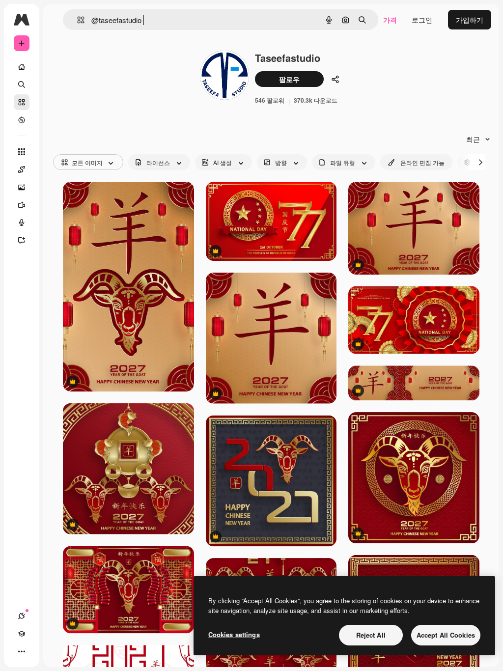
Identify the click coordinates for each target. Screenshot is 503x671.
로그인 (422, 20)
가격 (390, 20)
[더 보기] (21, 651)
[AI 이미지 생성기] (21, 187)
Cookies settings (234, 634)
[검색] (21, 84)
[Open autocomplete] (76, 20)
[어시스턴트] (21, 240)
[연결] (21, 616)
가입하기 (469, 20)
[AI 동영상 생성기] (21, 205)
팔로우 (289, 79)
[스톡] (21, 102)
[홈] (21, 67)
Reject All (371, 635)
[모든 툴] (21, 152)
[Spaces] (21, 169)
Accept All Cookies (446, 635)
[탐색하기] (21, 120)
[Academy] (21, 634)
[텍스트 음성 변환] (21, 222)
